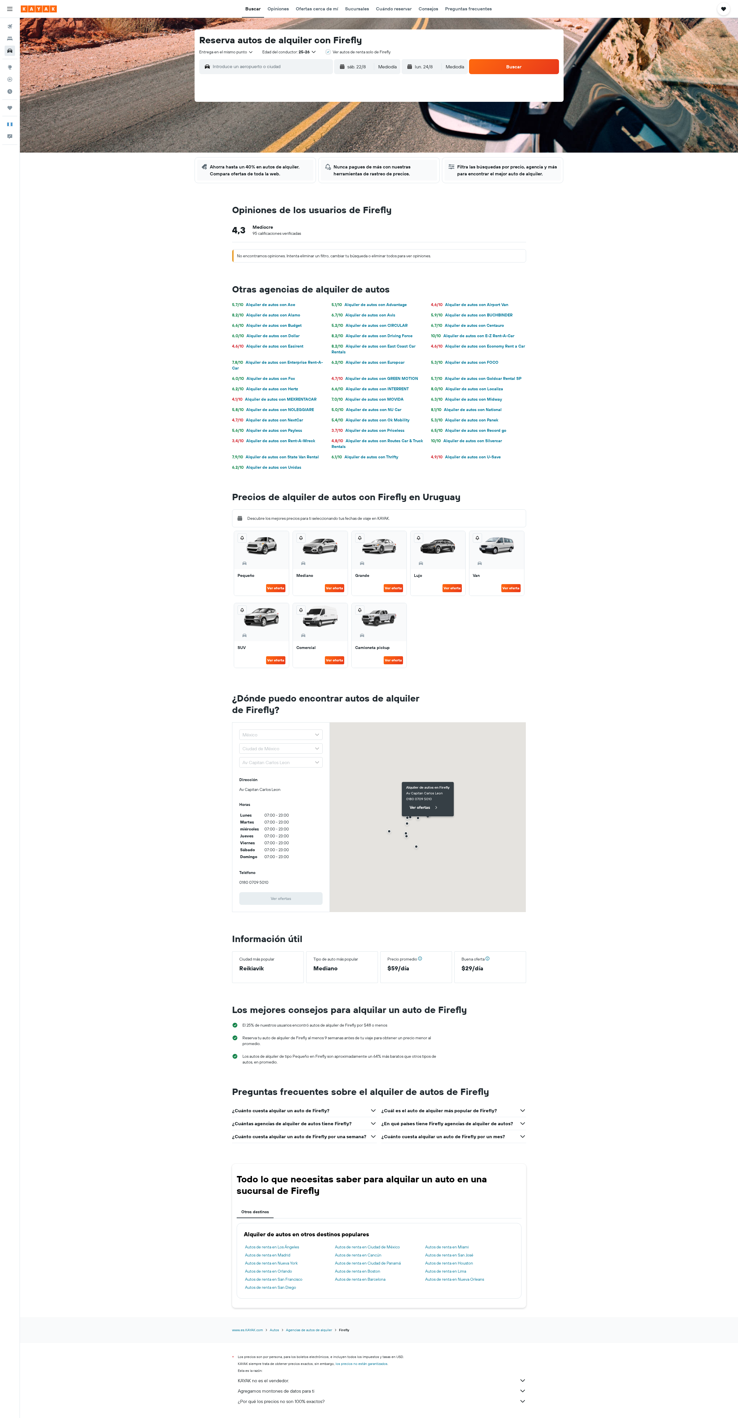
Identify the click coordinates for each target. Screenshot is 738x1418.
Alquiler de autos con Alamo (266, 315)
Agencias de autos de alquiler (309, 1330)
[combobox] (226, 52)
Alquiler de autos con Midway (466, 399)
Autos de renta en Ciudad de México (367, 1247)
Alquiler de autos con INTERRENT (370, 388)
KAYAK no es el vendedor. (263, 1380)
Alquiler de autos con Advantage (369, 304)
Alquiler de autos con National (466, 409)
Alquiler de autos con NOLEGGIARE (273, 409)
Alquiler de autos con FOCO (464, 362)
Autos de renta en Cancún (358, 1255)
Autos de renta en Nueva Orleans (454, 1279)
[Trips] (9, 108)
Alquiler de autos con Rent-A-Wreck (273, 440)
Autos (274, 1330)
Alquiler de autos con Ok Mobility (370, 420)
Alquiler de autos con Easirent (267, 346)
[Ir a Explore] (9, 67)
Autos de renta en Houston (449, 1263)
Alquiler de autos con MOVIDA (368, 399)
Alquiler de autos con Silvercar (466, 440)
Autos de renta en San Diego (270, 1287)
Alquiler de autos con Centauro (467, 325)
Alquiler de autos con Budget (267, 325)
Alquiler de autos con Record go (468, 430)
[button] (9, 9)
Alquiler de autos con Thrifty (365, 456)
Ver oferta (275, 588)
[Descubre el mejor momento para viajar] (9, 91)
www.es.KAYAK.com (247, 1330)
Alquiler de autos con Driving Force (372, 335)
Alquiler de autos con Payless (267, 430)
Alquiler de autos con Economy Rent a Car (478, 346)
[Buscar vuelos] (9, 26)
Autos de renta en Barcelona (360, 1279)
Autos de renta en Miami (447, 1247)
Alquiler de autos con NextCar (267, 420)
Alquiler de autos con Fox (263, 378)
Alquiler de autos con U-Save (466, 456)
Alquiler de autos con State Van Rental (275, 456)
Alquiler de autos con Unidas (266, 467)
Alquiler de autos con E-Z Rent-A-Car (472, 335)
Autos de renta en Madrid (267, 1255)
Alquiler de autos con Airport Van (469, 304)
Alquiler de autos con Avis (363, 315)
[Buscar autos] (9, 51)
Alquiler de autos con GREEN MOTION (375, 378)
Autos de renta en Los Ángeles (272, 1247)
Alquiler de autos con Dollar (266, 335)
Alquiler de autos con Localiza (467, 388)
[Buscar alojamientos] (9, 38)
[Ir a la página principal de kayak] (39, 8)
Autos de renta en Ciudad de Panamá (368, 1263)
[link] (281, 898)
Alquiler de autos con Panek (464, 420)
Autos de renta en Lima (445, 1271)
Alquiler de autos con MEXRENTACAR (274, 399)
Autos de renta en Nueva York (271, 1263)
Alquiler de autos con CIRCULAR (370, 325)
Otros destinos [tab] (255, 1211)
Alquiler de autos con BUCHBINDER (472, 315)
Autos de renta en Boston (357, 1271)
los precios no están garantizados (361, 1363)
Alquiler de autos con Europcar (368, 362)
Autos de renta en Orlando (268, 1271)
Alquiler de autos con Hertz (265, 388)
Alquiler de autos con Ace (263, 304)
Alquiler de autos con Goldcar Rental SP (476, 378)
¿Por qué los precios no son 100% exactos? (281, 1401)
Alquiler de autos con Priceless (368, 430)
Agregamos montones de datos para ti (276, 1391)
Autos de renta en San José (449, 1255)
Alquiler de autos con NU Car (366, 409)
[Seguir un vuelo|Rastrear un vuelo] (9, 79)
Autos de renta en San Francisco (273, 1279)
